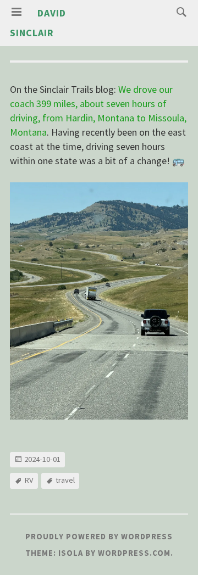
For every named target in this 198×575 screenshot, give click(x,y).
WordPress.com (134, 553)
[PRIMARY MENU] (16, 12)
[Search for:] (178, 11)
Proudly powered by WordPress (99, 536)
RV (29, 480)
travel (65, 480)
